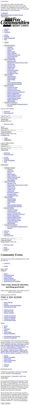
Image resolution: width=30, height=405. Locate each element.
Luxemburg (18, 353)
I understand (4, 13)
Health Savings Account (13, 55)
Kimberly (21, 350)
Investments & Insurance (11, 225)
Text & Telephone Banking (14, 82)
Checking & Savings (9, 168)
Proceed (8, 403)
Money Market (11, 51)
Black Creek (9, 351)
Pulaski (12, 353)
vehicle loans (20, 344)
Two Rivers (7, 353)
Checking (9, 47)
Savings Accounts (12, 89)
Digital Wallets (11, 79)
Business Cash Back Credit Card (16, 92)
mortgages (7, 344)
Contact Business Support (14, 98)
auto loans (13, 344)
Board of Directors (9, 278)
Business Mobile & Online (14, 95)
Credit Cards (10, 68)
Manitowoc (16, 351)
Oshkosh (11, 350)
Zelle (8, 81)
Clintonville (22, 351)
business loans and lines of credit (14, 345)
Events (6, 273)
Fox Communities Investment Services (17, 104)
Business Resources (12, 99)
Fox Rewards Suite (12, 56)
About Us (6, 249)
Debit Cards (10, 48)
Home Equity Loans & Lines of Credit (17, 62)
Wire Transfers (11, 58)
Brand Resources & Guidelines (12, 281)
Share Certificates (12, 53)
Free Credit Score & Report (14, 84)
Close (2, 403)
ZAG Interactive (16, 373)
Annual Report (8, 276)
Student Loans (11, 67)
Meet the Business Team (13, 96)
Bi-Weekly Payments (12, 70)
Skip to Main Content (6, 15)
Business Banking (9, 208)
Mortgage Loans (11, 61)
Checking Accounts (12, 87)
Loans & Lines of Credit (13, 90)
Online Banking (11, 78)
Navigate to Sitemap (17, 15)
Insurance (9, 106)
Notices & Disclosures (10, 279)
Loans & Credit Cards (10, 181)
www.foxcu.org (23, 400)
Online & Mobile (8, 197)
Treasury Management (13, 93)
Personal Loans (11, 65)
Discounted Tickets (9, 275)
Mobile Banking (11, 76)
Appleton (5, 350)
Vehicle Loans (11, 64)
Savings (9, 50)
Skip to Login (4, 16)
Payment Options (11, 71)
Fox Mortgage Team (12, 73)
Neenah (16, 350)
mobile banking (21, 347)
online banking (11, 347)
